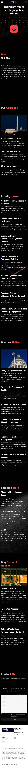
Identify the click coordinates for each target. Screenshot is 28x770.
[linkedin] (15, 738)
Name (3, 697)
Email (3, 701)
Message (4, 705)
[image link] (14, 28)
